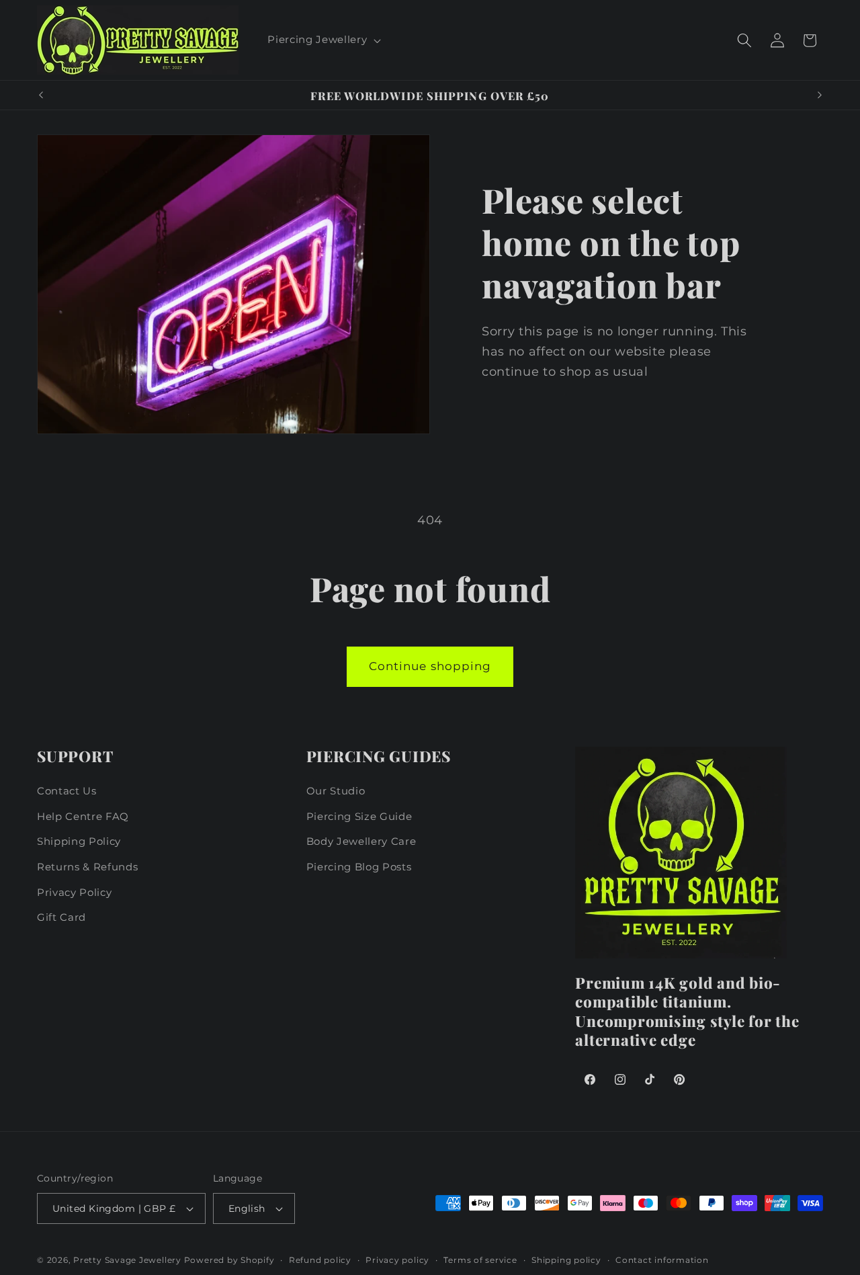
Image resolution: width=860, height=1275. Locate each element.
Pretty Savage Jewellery (127, 1260)
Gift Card (61, 917)
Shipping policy (566, 1260)
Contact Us (67, 790)
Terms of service (480, 1260)
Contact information (662, 1260)
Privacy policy (397, 1260)
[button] (323, 40)
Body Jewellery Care (361, 841)
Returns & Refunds (87, 866)
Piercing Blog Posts (359, 866)
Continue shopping (430, 666)
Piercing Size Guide (359, 816)
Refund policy (320, 1260)
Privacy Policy (74, 892)
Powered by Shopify (229, 1260)
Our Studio (336, 790)
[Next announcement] (819, 95)
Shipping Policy (79, 841)
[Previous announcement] (41, 95)
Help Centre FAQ (83, 816)
